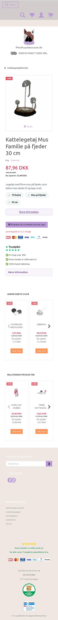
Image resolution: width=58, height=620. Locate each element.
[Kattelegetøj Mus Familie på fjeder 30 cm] (29, 99)
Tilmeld (49, 463)
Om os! (9, 524)
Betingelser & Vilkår (15, 508)
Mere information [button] (18, 272)
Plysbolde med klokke (16, 326)
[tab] (29, 272)
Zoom (30, 126)
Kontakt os (11, 520)
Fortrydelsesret (13, 512)
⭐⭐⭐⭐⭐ (29, 543)
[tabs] (23, 15)
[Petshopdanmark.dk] (29, 38)
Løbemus (41, 324)
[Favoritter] (32, 15)
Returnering (11, 516)
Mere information (29, 212)
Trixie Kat (14, 160)
